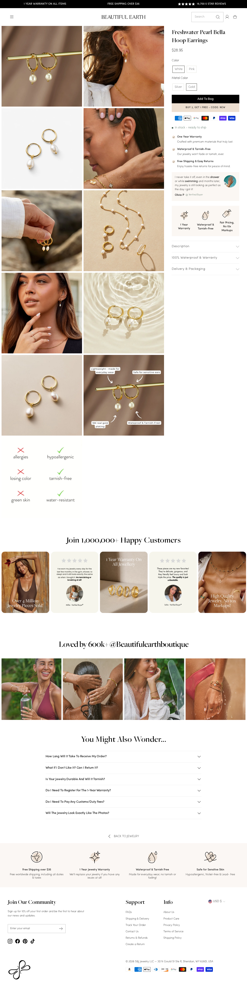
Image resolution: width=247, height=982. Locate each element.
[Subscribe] (61, 928)
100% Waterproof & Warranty (194, 257)
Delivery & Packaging (188, 269)
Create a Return (135, 944)
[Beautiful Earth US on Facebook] (17, 941)
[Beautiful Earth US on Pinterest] (25, 941)
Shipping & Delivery (137, 919)
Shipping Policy (172, 938)
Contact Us (132, 931)
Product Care (171, 919)
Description (180, 246)
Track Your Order (136, 925)
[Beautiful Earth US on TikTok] (32, 941)
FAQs (129, 912)
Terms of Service (173, 931)
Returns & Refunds (137, 938)
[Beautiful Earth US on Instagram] (10, 941)
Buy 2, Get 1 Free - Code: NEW (205, 107)
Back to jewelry (126, 836)
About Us (168, 912)
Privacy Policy (171, 925)
